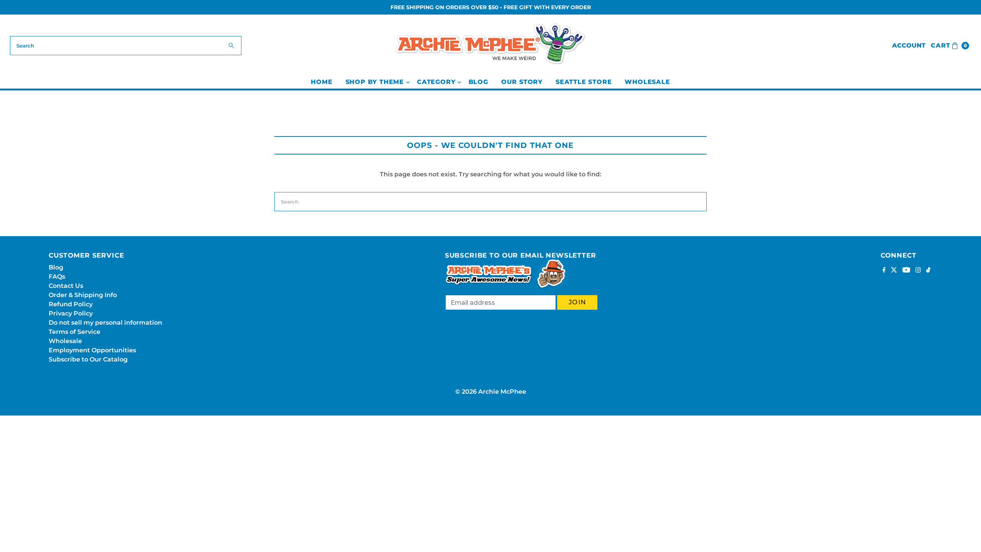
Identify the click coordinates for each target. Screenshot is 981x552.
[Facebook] (884, 270)
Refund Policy (71, 304)
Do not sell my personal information (105, 322)
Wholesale (647, 81)
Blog (478, 81)
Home (321, 81)
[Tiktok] (928, 270)
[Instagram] (918, 270)
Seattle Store (584, 81)
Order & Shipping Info (83, 295)
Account (908, 45)
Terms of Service (74, 331)
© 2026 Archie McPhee (490, 391)
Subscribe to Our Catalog (88, 359)
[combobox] (126, 45)
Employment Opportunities (92, 350)
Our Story (522, 81)
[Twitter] (894, 270)
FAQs (57, 276)
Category (436, 81)
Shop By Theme (375, 81)
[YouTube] (906, 270)
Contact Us (66, 285)
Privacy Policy (71, 313)
